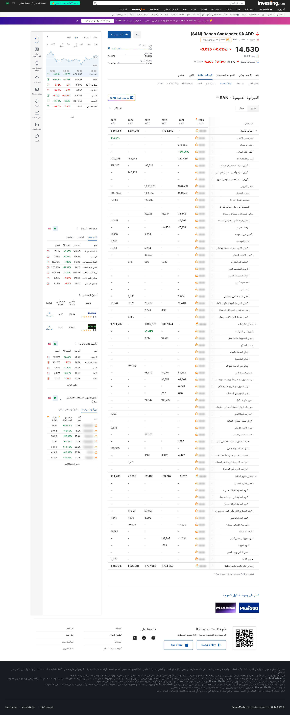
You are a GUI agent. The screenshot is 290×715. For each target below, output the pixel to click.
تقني (191, 75)
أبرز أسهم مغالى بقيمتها (68, 409)
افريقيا (131, 14)
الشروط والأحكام (46, 707)
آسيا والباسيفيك (142, 14)
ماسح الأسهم (155, 9)
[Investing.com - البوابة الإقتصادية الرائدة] (271, 3)
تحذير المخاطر (11, 707)
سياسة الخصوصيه (28, 707)
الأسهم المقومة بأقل (119, 14)
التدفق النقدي (211, 83)
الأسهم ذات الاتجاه (88, 343)
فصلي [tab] (241, 108)
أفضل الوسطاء (89, 295)
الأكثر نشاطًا (92, 237)
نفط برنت (93, 90)
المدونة (118, 627)
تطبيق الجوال (116, 634)
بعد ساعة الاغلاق (193, 14)
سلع (76, 37)
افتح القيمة (116, 48)
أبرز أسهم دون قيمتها (89, 409)
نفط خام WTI (91, 85)
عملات (94, 37)
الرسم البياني (245, 75)
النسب (199, 83)
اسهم (69, 37)
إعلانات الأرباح (172, 83)
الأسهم (279, 14)
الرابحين (80, 237)
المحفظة (118, 641)
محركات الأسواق (89, 228)
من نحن (70, 627)
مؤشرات (85, 37)
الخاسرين (69, 237)
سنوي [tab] (253, 108)
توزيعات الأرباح (187, 83)
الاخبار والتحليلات (225, 75)
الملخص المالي (253, 83)
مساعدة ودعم (68, 641)
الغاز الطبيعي (92, 106)
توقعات (160, 83)
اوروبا (166, 14)
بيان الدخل (240, 83)
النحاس (94, 95)
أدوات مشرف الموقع (113, 648)
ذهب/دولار (93, 74)
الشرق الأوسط (156, 14)
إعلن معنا (70, 634)
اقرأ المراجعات (49, 314)
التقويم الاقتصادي (171, 9)
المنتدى (181, 75)
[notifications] (14, 3)
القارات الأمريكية (177, 14)
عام (257, 75)
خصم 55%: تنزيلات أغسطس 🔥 (65, 3)
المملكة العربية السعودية (250, 14)
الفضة (95, 79)
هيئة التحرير (68, 648)
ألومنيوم (94, 101)
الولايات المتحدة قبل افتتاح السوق (214, 14)
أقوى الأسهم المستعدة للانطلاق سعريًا (81, 399)
